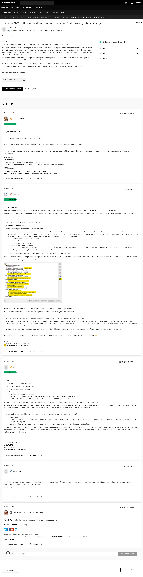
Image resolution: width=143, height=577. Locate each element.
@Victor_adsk (15, 132)
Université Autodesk (59, 12)
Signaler (34, 89)
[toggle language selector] (126, 3)
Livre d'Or (12, 539)
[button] (140, 29)
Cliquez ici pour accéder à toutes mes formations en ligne (25, 171)
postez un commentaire (12, 89)
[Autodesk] (8, 3)
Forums (16, 12)
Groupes (40, 12)
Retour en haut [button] (11, 570)
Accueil (4, 17)
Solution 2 (103, 53)
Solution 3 (103, 58)
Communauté (6, 12)
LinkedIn (12, 159)
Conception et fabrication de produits (19, 17)
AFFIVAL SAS (8, 445)
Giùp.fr (6, 159)
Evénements (32, 12)
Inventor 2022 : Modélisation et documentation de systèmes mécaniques (30, 173)
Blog (24, 12)
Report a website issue (131, 570)
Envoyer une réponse (127, 554)
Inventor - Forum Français (41, 17)
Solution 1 (103, 48)
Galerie (48, 12)
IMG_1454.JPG (9, 80)
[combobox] (37, 3)
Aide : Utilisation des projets (14, 225)
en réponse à (33, 512)
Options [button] (137, 23)
